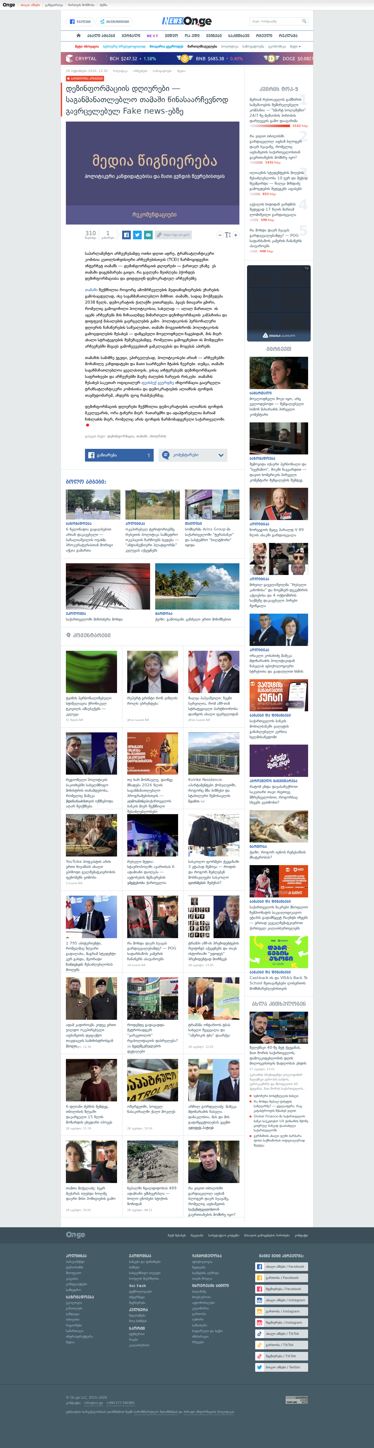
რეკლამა (288, 36)
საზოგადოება (253, 46)
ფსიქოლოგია (202, 1262)
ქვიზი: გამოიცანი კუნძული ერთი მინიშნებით (199, 592)
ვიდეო (171, 36)
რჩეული (264, 36)
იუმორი (198, 1319)
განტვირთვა (54, 5)
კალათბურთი (139, 1345)
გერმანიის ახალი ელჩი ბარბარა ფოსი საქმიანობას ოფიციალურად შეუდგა (279, 1140)
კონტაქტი (301, 1235)
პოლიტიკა (229, 46)
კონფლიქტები (76, 1284)
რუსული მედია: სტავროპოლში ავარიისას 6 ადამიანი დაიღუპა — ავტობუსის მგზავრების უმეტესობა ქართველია (152, 850)
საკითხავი (238, 36)
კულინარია (200, 1308)
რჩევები (198, 1342)
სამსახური (199, 1325)
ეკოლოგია (74, 1303)
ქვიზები (214, 36)
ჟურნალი (131, 36)
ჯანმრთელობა (207, 1256)
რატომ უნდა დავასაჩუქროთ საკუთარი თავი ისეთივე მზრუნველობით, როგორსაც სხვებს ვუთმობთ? (279, 775)
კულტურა (138, 1310)
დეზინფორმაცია (120, 436)
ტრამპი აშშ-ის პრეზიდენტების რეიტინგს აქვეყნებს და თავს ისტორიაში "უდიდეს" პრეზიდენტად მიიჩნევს (213, 931)
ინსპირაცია (200, 1336)
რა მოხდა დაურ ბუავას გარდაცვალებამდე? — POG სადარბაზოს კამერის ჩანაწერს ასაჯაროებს (152, 931)
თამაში (91, 289)
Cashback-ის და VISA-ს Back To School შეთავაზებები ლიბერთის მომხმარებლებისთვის (279, 963)
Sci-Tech (137, 1286)
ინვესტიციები (117, 22)
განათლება (74, 1308)
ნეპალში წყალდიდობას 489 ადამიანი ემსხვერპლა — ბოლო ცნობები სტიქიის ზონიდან (152, 1176)
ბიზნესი (134, 1267)
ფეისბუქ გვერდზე (157, 382)
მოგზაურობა (201, 1297)
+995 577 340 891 (120, 1403)
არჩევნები (140, 71)
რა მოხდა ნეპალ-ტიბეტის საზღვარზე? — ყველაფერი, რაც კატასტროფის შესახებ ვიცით (278, 1106)
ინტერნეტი (137, 1297)
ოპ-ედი (192, 36)
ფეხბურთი (137, 1334)
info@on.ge (93, 1403)
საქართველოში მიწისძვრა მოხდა (110, 592)
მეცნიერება (137, 1303)
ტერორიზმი (74, 1267)
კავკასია (72, 1278)
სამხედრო (73, 1290)
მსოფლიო (73, 1273)
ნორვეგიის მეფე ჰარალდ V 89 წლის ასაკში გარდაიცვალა (279, 513)
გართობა (199, 1314)
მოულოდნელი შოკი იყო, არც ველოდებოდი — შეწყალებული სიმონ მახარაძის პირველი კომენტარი (279, 387)
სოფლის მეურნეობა (144, 1278)
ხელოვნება (137, 1315)
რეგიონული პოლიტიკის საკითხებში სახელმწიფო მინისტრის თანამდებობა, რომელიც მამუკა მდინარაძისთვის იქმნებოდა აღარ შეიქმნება (91, 768)
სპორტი (137, 1328)
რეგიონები (74, 1325)
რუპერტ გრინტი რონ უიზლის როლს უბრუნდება (152, 686)
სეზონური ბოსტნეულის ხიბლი (276, 1096)
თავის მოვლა (202, 1278)
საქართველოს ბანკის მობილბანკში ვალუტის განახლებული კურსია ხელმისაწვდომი (279, 709)
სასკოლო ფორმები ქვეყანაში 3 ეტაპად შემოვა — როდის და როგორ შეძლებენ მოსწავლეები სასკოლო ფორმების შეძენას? (213, 850)
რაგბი (133, 1339)
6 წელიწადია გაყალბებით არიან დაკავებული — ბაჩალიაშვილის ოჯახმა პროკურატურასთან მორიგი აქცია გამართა (95, 521)
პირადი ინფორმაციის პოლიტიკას (209, 1412)
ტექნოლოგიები (140, 1291)
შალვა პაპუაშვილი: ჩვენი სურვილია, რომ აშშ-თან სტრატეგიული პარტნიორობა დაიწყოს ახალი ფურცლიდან (213, 686)
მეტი (294, 46)
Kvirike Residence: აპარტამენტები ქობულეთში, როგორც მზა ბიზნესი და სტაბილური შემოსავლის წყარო (213, 768)
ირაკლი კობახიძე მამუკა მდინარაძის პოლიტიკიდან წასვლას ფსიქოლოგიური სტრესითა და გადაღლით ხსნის (279, 644)
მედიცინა (199, 1267)
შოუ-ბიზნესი (138, 1321)
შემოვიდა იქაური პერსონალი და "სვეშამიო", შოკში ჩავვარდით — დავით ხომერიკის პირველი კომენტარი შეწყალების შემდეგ (279, 452)
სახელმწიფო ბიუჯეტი (145, 1273)
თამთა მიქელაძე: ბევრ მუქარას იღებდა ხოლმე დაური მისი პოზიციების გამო (91, 1176)
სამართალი (74, 1331)
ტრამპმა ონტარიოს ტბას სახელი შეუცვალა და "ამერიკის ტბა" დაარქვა (213, 1013)
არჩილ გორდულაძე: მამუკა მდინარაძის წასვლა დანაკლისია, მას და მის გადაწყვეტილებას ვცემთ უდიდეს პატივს (213, 1094)
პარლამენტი (75, 1262)
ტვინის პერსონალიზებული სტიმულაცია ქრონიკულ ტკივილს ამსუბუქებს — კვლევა (91, 686)
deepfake (158, 436)
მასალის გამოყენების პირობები (267, 1235)
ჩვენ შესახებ (177, 1235)
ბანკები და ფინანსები (145, 1262)
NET (152, 36)
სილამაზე (199, 1291)
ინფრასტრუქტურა (79, 1336)
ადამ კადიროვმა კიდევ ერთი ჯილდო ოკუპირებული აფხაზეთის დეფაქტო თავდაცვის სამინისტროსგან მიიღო (91, 1013)
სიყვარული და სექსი (207, 1331)
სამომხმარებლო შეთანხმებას (156, 1412)
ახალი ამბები (30, 5)
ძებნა (103, 5)
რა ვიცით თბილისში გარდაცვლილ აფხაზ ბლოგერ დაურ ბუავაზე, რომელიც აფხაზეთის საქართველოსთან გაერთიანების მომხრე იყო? (213, 1176)
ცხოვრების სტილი (210, 1286)
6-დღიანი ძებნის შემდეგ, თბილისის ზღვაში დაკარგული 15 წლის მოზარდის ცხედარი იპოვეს (91, 1094)
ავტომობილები (203, 1303)
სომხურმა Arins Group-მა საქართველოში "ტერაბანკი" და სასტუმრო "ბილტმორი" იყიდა (214, 519)
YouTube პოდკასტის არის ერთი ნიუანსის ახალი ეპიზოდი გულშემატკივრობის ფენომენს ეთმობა (91, 850)
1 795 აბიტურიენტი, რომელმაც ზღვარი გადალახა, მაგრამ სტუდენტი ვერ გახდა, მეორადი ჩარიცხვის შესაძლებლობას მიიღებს (91, 931)
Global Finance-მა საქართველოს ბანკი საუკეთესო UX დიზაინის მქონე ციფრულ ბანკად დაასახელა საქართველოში (281, 1123)
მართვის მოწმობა (81, 5)
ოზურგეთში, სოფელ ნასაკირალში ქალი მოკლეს (152, 1094)
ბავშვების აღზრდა (205, 1273)
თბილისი (72, 1319)
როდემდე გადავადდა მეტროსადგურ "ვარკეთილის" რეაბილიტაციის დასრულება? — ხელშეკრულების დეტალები (152, 1013)
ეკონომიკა (277, 46)
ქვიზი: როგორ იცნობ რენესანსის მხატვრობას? (279, 835)
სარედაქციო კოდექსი (223, 1235)
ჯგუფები (83, 22)
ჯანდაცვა (72, 1314)
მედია (181, 71)
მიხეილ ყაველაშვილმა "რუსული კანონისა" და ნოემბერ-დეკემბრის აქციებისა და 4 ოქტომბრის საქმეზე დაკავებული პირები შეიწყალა (279, 576)
